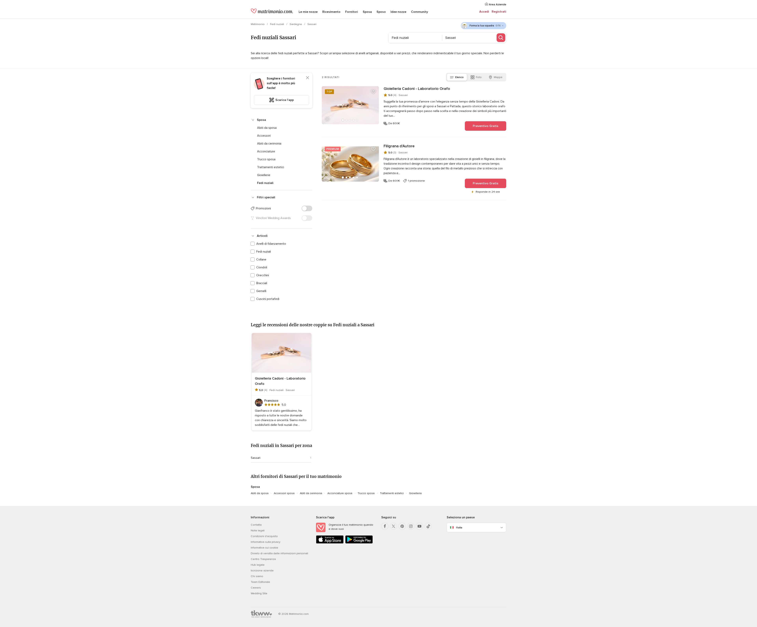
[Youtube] (419, 526)
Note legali (258, 530)
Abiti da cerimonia (269, 144)
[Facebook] (384, 526)
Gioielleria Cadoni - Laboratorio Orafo (417, 88)
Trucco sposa (266, 159)
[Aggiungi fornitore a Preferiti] (373, 92)
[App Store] (330, 542)
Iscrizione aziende (262, 570)
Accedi (484, 12)
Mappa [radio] (498, 77)
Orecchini (262, 275)
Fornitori (351, 12)
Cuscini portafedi (267, 299)
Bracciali (261, 283)
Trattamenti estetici (270, 167)
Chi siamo (257, 576)
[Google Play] (359, 542)
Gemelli (261, 291)
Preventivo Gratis (485, 126)
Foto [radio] (479, 77)
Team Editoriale (260, 582)
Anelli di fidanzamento (271, 244)
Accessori (264, 136)
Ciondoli (261, 267)
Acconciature (266, 151)
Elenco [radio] (459, 77)
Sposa (367, 12)
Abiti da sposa (267, 128)
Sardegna (296, 24)
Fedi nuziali (277, 24)
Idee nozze (398, 12)
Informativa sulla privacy (265, 542)
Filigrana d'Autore (399, 146)
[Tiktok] (428, 526)
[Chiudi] (307, 77)
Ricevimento (331, 12)
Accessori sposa (284, 493)
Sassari (255, 458)
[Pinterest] (402, 526)
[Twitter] (393, 526)
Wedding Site (259, 593)
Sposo (381, 12)
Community (419, 12)
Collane (261, 259)
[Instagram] (410, 526)
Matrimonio (258, 24)
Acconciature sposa (339, 493)
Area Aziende (497, 4)
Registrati (499, 12)
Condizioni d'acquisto (264, 536)
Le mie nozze (308, 12)
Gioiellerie (263, 175)
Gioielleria (415, 493)
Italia (459, 527)
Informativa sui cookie (264, 547)
